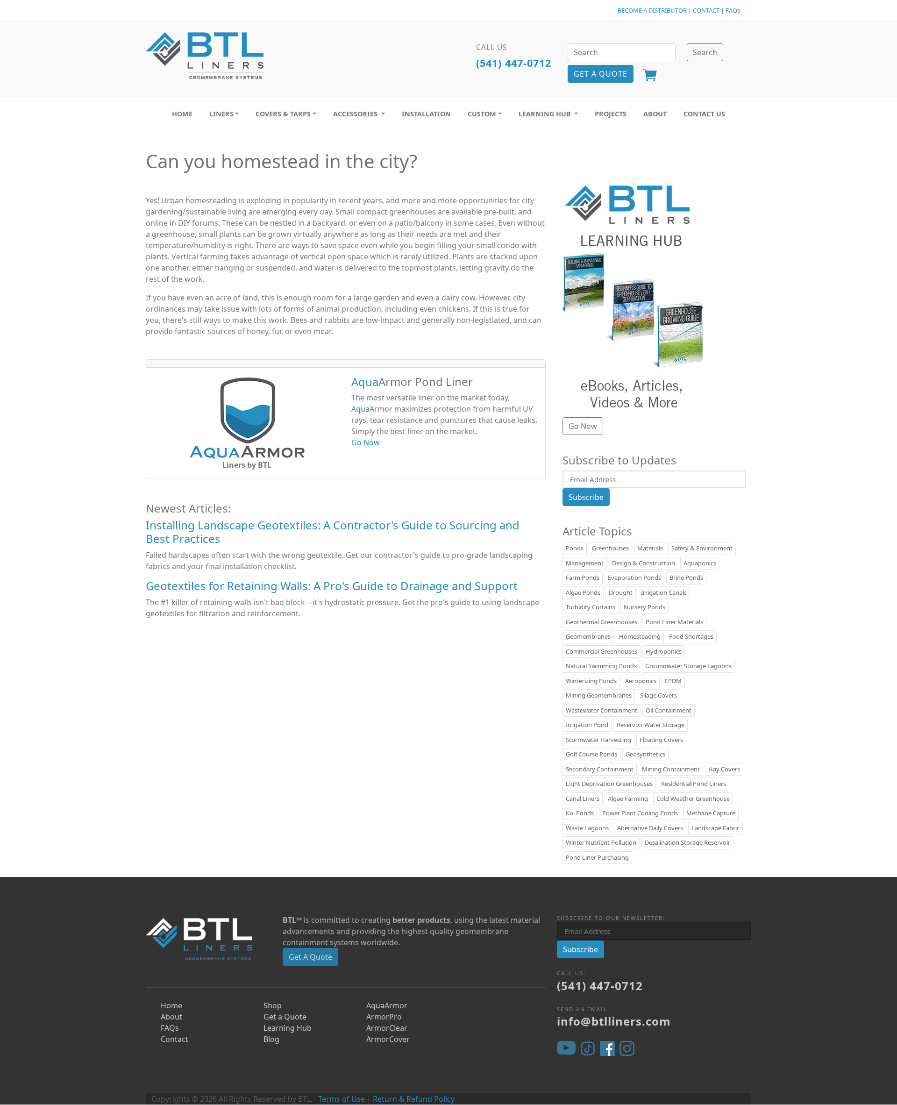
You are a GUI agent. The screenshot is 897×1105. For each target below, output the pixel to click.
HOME (182, 113)
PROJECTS (610, 113)
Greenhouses (610, 548)
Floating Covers (661, 739)
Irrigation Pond (587, 724)
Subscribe (586, 497)
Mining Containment (671, 769)
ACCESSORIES (356, 113)
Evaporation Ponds (634, 577)
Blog (271, 1039)
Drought (621, 592)
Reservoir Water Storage (650, 724)
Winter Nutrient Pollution (601, 842)
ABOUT (655, 113)
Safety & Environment (702, 548)
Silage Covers (658, 695)
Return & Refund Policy (414, 1099)
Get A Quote (310, 957)
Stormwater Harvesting (598, 739)
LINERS (221, 113)
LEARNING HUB (546, 113)
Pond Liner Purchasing (597, 857)
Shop (272, 1005)
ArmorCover (388, 1039)
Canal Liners (582, 798)
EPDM (673, 681)
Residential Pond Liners (693, 783)
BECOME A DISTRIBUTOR (652, 10)
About (171, 1017)
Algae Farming (628, 798)
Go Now (365, 442)
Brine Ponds (686, 577)
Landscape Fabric (715, 828)
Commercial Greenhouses (601, 651)
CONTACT (706, 10)
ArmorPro (384, 1017)
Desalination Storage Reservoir (687, 842)
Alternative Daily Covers (650, 828)
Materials (650, 548)
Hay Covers (724, 769)
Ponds (575, 548)
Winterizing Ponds (591, 681)
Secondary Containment (600, 769)
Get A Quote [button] (600, 74)
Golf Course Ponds (591, 754)
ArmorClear (386, 1028)
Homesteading (640, 636)
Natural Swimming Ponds (601, 666)
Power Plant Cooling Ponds (640, 813)
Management (585, 563)
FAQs (733, 10)
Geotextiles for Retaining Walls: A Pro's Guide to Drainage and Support (332, 585)
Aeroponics (640, 681)
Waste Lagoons (587, 828)
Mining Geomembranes (599, 695)
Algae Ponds (583, 592)
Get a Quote (284, 1017)
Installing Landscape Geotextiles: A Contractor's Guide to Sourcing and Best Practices (333, 531)
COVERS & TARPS (283, 113)
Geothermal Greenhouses (601, 622)
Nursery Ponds (644, 607)
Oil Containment (668, 710)
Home (171, 1005)
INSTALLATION (426, 113)
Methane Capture (710, 813)
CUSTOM (482, 113)
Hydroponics (664, 651)
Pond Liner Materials (674, 622)
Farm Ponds (582, 577)
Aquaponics (699, 563)
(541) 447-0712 (513, 63)
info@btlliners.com (614, 1021)
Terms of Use (341, 1099)
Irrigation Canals (664, 592)
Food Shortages (691, 636)
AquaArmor (386, 1005)
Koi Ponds (580, 813)
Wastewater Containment (601, 710)
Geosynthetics (645, 754)
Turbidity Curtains (590, 607)
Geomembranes (588, 636)
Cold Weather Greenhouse (693, 798)
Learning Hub (287, 1028)
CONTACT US (704, 113)
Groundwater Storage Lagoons (688, 666)
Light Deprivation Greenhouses (609, 783)
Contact (174, 1039)
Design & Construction (643, 563)
